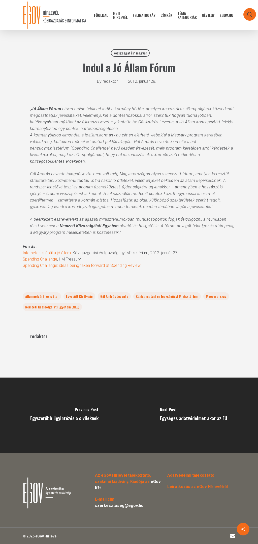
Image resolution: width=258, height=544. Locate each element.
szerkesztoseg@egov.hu (119, 505)
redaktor (110, 81)
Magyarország (216, 296)
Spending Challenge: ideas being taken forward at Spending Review (82, 265)
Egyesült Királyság (79, 296)
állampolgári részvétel (41, 296)
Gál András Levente (114, 296)
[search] (246, 12)
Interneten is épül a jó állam (47, 252)
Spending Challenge (40, 259)
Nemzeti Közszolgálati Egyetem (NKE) (52, 306)
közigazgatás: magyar (130, 52)
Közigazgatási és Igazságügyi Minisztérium (167, 296)
